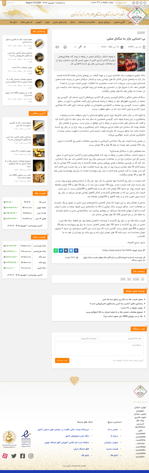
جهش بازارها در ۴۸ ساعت (102, 2)
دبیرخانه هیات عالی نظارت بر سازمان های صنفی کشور (63, 429)
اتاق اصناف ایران (81, 449)
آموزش (39, 22)
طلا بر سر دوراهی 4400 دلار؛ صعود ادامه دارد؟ (123, 316)
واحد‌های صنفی (59, 22)
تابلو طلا (13, 22)
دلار (129, 279)
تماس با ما (113, 429)
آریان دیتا (67, 466)
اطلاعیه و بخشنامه (86, 22)
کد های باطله (26, 22)
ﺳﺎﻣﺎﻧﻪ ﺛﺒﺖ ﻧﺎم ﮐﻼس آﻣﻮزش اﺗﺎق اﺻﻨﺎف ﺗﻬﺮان (67, 442)
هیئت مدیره (112, 449)
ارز (143, 279)
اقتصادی (141, 32)
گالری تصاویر (119, 22)
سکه (123, 279)
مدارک (72, 22)
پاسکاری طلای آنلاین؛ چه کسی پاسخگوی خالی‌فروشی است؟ (116, 303)
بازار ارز (136, 279)
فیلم (47, 22)
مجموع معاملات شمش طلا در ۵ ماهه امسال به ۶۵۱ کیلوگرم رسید (114, 312)
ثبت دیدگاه (62, 360)
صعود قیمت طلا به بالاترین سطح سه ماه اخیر (122, 299)
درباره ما (114, 436)
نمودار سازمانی (111, 442)
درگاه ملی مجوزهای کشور (77, 436)
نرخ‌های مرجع (104, 22)
